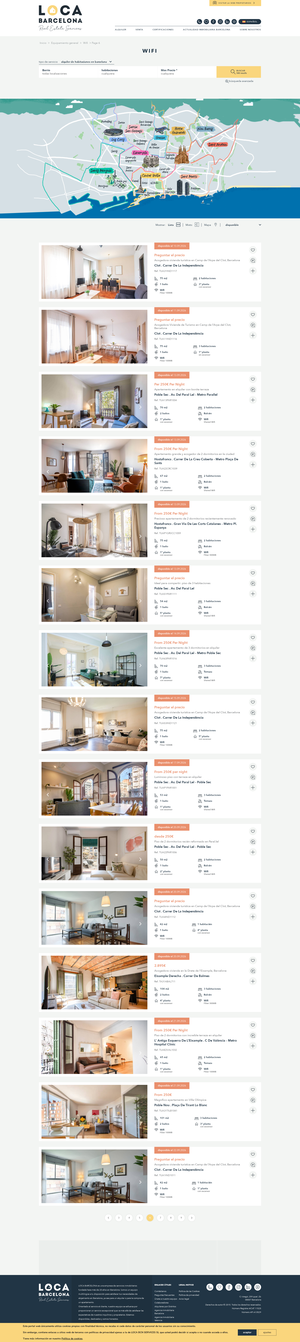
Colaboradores (162, 1302)
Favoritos (206, 21)
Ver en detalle (94, 296)
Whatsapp (199, 21)
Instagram (220, 21)
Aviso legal (184, 1298)
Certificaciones (163, 29)
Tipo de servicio (48, 61)
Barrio (46, 70)
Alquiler (120, 29)
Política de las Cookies (189, 1291)
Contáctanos (160, 1291)
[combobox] (86, 61)
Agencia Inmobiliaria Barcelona (164, 1312)
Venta (139, 29)
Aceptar (247, 1332)
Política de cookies (71, 1338)
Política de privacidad (189, 1295)
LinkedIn (227, 21)
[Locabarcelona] (60, 29)
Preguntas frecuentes (164, 1295)
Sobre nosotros (250, 29)
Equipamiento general (64, 43)
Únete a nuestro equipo (166, 1298)
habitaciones (110, 70)
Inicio (43, 43)
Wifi (85, 43)
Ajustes (267, 1332)
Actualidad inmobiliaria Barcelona (206, 29)
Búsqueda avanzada (241, 81)
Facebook (213, 21)
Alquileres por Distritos (165, 1306)
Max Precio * (169, 70)
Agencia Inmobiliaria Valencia (164, 1319)
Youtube (234, 21)
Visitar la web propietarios (234, 3)
